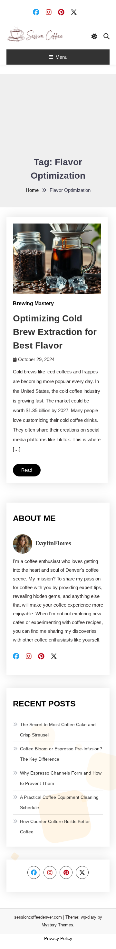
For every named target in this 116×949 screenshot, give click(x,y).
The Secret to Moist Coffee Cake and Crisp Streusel (58, 729)
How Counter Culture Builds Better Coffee (55, 826)
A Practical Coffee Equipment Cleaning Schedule (59, 802)
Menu (61, 57)
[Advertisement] (58, 119)
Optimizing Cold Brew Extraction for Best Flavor (55, 331)
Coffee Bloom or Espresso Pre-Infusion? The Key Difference (61, 754)
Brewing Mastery (33, 303)
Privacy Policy (58, 938)
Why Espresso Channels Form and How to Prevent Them (61, 778)
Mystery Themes (57, 925)
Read (26, 470)
